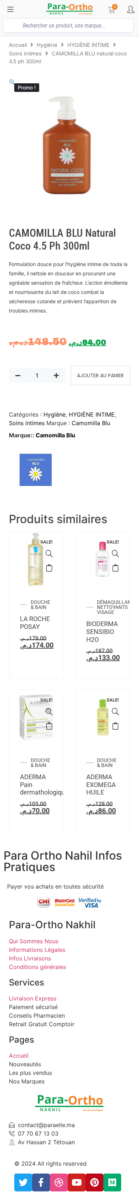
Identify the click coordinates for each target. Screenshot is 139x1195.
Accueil (18, 45)
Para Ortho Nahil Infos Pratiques (63, 861)
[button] (12, 82)
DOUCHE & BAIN (40, 605)
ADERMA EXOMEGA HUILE (101, 784)
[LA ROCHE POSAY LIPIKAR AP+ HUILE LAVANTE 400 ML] (49, 553)
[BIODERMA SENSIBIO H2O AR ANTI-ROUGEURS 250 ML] (115, 553)
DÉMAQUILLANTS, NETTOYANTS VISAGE (117, 607)
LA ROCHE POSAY (35, 622)
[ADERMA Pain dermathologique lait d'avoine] (49, 711)
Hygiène (47, 45)
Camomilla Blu (91, 423)
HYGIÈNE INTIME (88, 45)
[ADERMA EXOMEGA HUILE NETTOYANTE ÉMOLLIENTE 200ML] (115, 711)
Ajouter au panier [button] (49, 567)
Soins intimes (25, 53)
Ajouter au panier (100, 375)
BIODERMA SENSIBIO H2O (102, 631)
